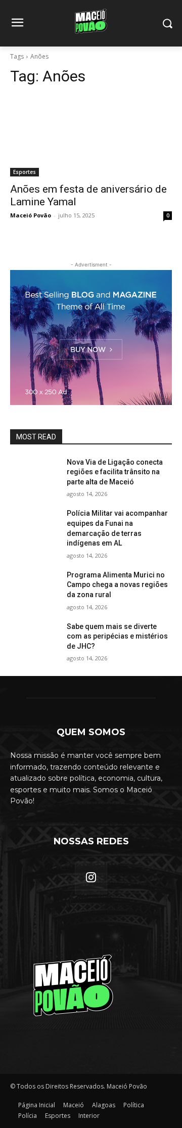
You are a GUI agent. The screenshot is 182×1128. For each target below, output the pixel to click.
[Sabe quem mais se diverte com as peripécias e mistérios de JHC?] (34, 639)
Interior (89, 1115)
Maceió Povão (30, 215)
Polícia (27, 1115)
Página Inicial (36, 1105)
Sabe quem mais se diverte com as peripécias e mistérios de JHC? (117, 636)
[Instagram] (91, 878)
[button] (167, 23)
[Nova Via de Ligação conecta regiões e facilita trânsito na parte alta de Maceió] (34, 474)
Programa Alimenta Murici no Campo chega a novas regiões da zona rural (117, 585)
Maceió (73, 1105)
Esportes (24, 171)
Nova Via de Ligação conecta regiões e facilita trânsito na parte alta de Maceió (115, 472)
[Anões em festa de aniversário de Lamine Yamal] (91, 136)
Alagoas (103, 1105)
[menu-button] (17, 23)
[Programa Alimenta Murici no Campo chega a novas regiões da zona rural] (34, 587)
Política (133, 1105)
